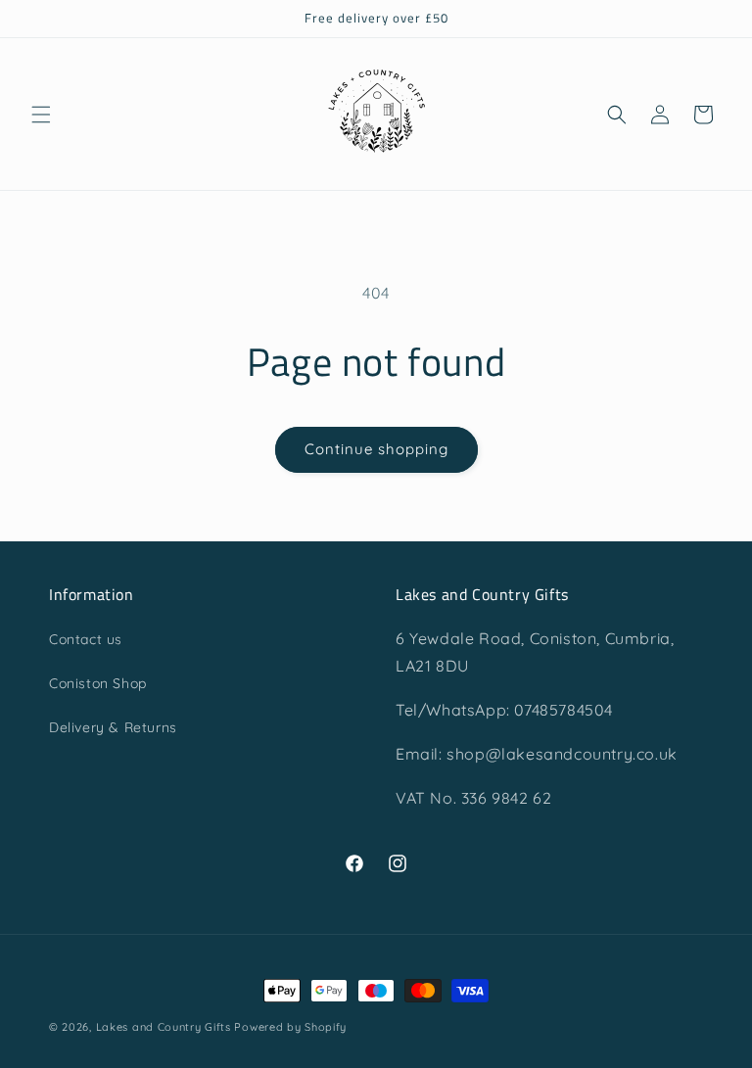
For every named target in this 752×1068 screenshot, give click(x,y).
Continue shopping (376, 449)
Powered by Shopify (290, 1027)
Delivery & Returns (113, 727)
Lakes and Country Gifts (163, 1027)
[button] (41, 114)
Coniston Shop (98, 683)
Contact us (85, 639)
